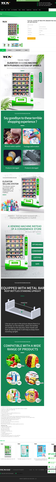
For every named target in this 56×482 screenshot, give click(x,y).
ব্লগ (35, 478)
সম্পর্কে (9, 9)
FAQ (19, 9)
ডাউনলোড (23, 9)
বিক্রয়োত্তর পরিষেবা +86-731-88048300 (45, 4)
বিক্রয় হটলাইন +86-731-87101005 (44, 2)
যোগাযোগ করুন (35, 9)
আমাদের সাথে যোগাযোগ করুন (31, 38)
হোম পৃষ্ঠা (2, 9)
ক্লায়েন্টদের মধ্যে (29, 9)
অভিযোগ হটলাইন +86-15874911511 (45, 5)
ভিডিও (40, 9)
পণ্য (5, 9)
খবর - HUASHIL (14, 9)
